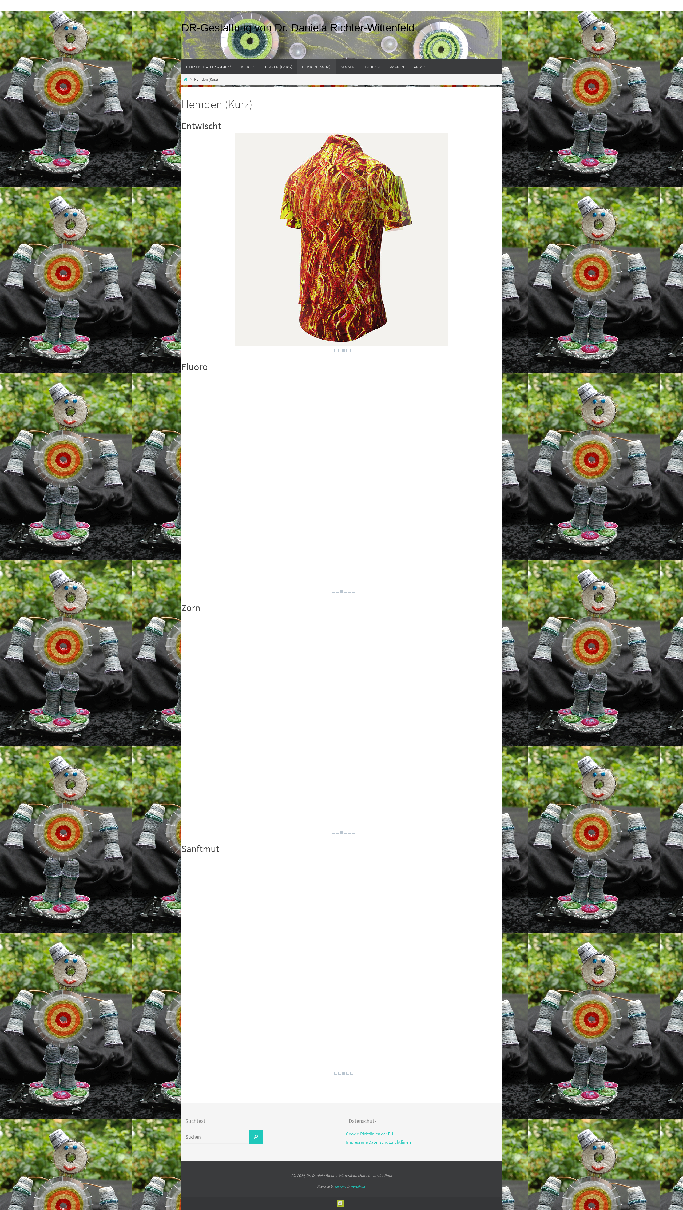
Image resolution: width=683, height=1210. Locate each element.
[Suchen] (256, 1137)
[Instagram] (340, 1203)
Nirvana (340, 1186)
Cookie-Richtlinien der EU (369, 1134)
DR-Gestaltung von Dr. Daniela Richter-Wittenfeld (297, 28)
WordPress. (358, 1186)
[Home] (185, 79)
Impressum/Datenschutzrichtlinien (378, 1142)
